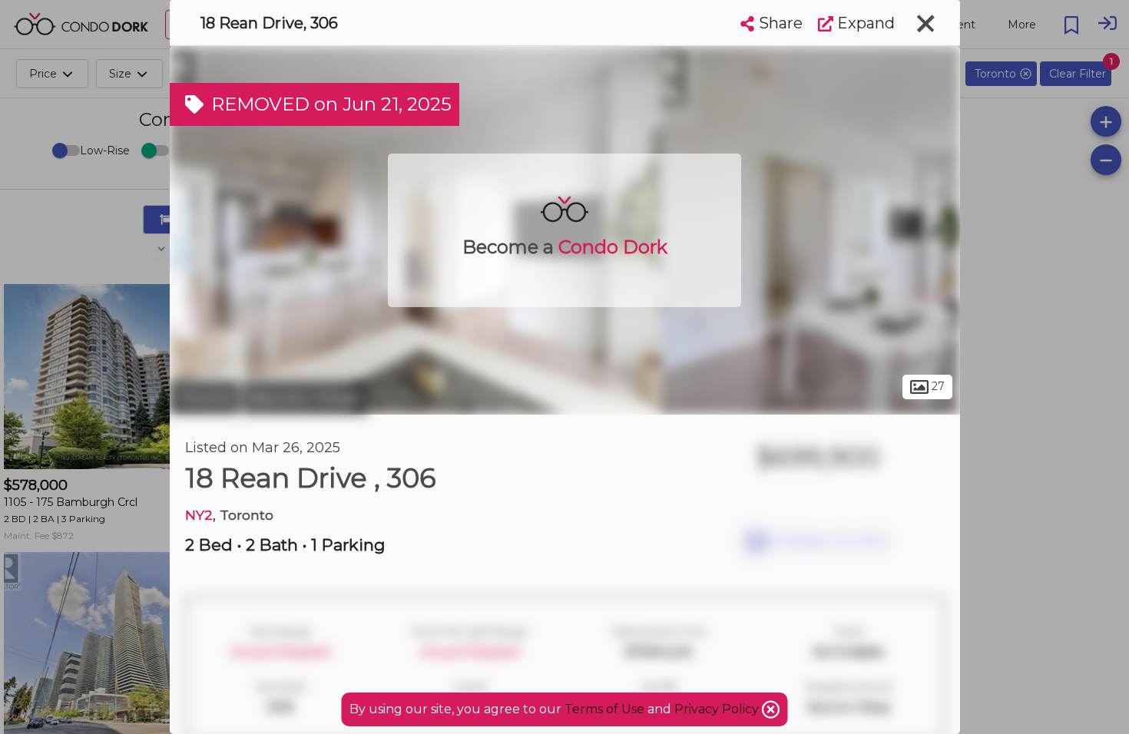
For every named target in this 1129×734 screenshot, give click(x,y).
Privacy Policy (718, 709)
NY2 (199, 515)
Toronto (204, 397)
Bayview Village (305, 397)
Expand (864, 23)
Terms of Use (604, 709)
